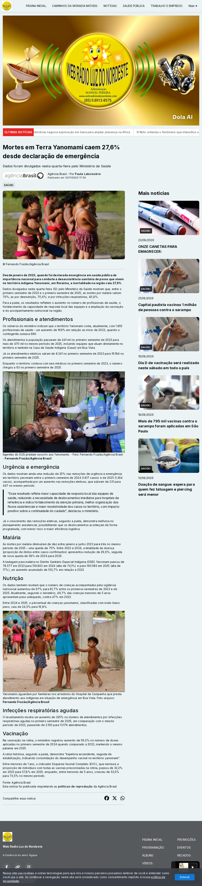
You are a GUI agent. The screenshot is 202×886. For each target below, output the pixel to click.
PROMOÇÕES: (186, 839)
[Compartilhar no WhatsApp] (122, 798)
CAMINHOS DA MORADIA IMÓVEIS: (75, 5)
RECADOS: (184, 855)
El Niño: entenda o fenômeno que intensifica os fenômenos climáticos (123, 132)
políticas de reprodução (75, 786)
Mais (192, 5)
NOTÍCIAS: (110, 5)
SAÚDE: (9, 185)
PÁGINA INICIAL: (36, 5)
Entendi (185, 877)
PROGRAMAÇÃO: (153, 847)
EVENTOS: (184, 847)
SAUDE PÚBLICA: (134, 5)
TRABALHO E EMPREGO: (167, 5)
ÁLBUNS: (148, 855)
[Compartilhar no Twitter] (114, 798)
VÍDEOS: (147, 863)
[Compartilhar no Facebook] (106, 798)
